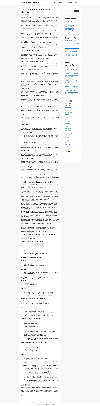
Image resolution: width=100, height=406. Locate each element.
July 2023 (67, 137)
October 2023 (67, 131)
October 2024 (67, 110)
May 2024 (67, 119)
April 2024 (67, 121)
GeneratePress (59, 404)
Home (54, 2)
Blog (64, 2)
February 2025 (68, 103)
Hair (65, 157)
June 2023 (67, 139)
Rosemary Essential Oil (69, 28)
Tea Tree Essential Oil (69, 26)
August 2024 (67, 114)
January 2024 (67, 126)
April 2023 (67, 142)
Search (66, 8)
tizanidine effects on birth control (71, 79)
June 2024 (67, 117)
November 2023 (68, 130)
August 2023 (67, 135)
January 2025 (67, 105)
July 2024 (67, 116)
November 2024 (68, 108)
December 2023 (68, 128)
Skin (65, 159)
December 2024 (68, 107)
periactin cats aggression (70, 67)
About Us (76, 2)
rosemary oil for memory (26, 396)
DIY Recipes (59, 2)
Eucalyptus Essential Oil (69, 29)
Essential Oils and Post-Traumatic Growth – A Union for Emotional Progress (72, 45)
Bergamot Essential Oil (69, 25)
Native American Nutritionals (30, 2)
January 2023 (67, 144)
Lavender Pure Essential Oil (70, 22)
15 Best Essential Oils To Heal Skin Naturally (71, 69)
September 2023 (68, 133)
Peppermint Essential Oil (70, 24)
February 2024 (68, 124)
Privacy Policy (70, 2)
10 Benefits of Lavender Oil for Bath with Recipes (30, 397)
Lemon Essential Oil (69, 30)
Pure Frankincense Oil (69, 21)
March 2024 (67, 123)
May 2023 (67, 140)
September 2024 (68, 112)
